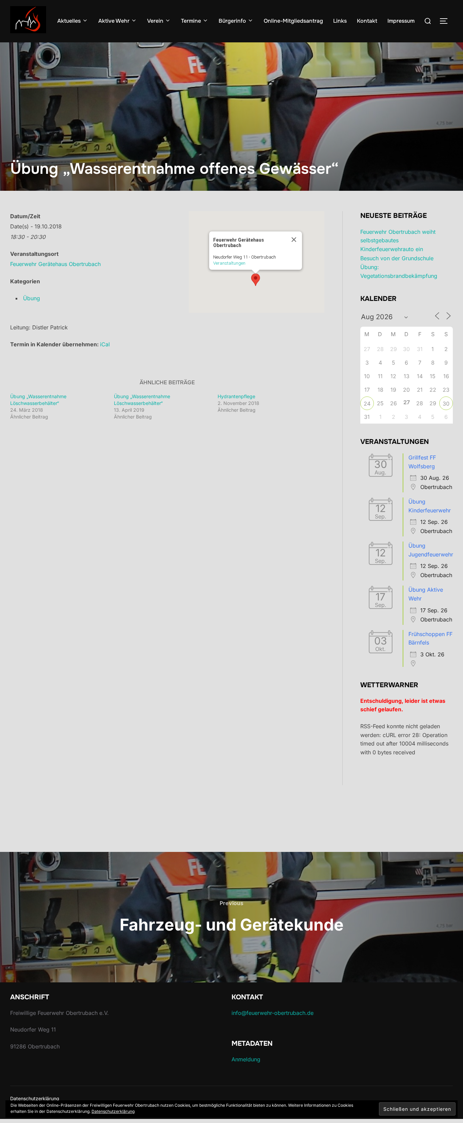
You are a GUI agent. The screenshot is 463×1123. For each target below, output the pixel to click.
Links (340, 20)
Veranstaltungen (229, 263)
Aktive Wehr (113, 20)
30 (446, 403)
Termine (191, 20)
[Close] (294, 239)
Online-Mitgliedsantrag (293, 20)
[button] (255, 279)
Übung (31, 298)
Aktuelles (69, 20)
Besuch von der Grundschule (397, 258)
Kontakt (367, 20)
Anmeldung (246, 1059)
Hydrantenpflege (236, 396)
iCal (105, 344)
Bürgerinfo (232, 20)
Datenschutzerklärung (34, 1098)
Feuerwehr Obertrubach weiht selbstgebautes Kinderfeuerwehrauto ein (398, 240)
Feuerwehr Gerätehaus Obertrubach (55, 264)
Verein (155, 20)
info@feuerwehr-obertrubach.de (273, 1012)
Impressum (401, 20)
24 (367, 403)
